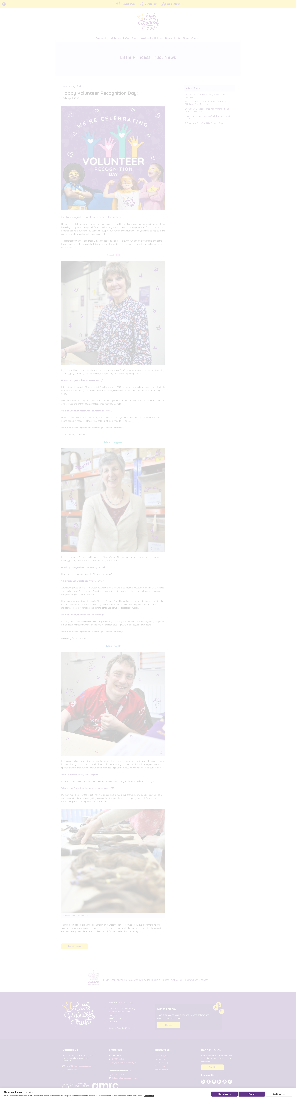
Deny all (251, 1094)
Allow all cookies (224, 1094)
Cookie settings (279, 1094)
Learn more (149, 1095)
